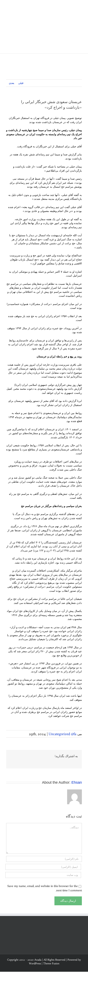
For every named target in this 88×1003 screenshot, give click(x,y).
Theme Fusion (51, 963)
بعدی (11, 83)
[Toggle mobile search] (72, 6)
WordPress (35, 963)
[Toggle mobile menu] (80, 6)
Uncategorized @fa (62, 734)
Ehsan (76, 782)
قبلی (20, 83)
